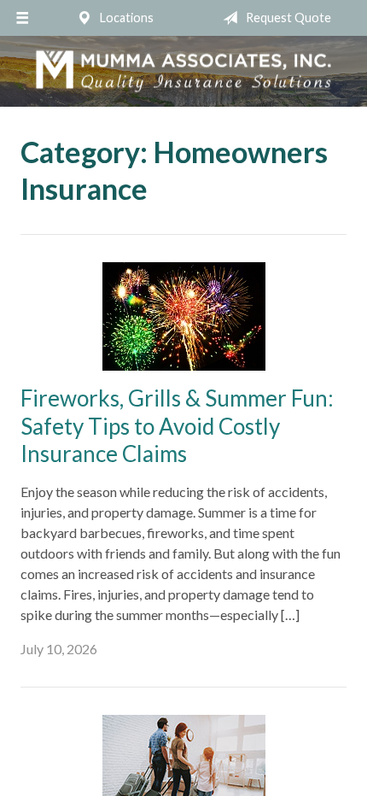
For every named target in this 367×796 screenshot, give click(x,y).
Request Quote (287, 17)
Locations (125, 17)
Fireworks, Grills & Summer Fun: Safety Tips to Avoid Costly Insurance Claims (177, 425)
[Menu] (22, 18)
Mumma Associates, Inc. (183, 71)
